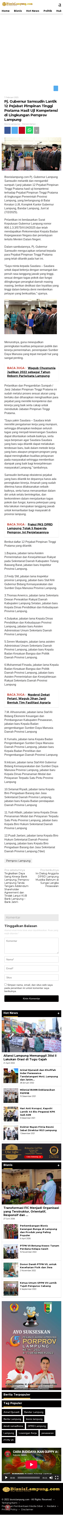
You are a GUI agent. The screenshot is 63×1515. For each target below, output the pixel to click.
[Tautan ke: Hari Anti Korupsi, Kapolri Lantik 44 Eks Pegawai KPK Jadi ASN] (11, 1114)
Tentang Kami (9, 1503)
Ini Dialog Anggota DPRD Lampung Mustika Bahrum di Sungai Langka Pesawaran (47, 878)
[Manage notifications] (7, 1507)
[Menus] (58, 4)
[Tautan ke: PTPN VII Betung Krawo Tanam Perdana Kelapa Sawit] (11, 1251)
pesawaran (47, 1433)
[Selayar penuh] (56, 1478)
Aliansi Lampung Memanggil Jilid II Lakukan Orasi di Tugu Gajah (30, 1057)
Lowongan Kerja (28, 1433)
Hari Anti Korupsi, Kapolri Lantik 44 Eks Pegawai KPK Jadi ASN (37, 1111)
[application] (31, 1464)
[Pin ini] (23, 130)
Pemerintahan (29, 124)
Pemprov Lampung (18, 861)
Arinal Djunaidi (11, 1412)
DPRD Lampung (37, 1426)
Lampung (9, 1433)
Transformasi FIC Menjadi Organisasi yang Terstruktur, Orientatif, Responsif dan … (31, 1211)
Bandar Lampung (33, 1412)
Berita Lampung (12, 1419)
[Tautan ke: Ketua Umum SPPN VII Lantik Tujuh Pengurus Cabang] (11, 1288)
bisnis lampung (34, 1419)
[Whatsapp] (31, 130)
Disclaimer (27, 1509)
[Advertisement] (31, 49)
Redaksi (51, 1506)
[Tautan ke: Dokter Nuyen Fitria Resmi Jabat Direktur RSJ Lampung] (11, 1132)
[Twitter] (56, 88)
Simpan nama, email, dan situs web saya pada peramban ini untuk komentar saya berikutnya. (28, 988)
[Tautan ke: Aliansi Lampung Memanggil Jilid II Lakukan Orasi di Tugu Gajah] (31, 1035)
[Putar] (6, 1478)
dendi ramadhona (13, 1426)
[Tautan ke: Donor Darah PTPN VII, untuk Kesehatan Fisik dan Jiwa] (11, 1270)
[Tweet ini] (15, 130)
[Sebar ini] (7, 130)
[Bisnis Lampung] (17, 4)
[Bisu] (51, 1478)
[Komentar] (39, 130)
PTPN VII (9, 1440)
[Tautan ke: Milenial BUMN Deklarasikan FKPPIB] (11, 1095)
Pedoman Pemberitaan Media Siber (22, 1506)
